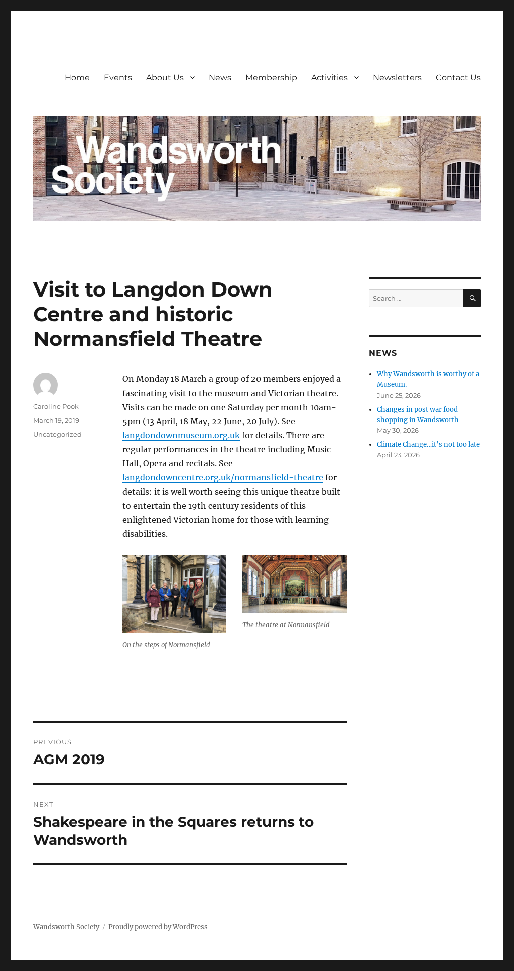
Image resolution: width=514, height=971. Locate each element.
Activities (329, 77)
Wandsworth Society (66, 927)
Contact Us (458, 77)
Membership (271, 77)
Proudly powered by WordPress (158, 927)
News (220, 77)
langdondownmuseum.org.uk (181, 435)
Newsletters (397, 77)
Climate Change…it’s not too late (428, 444)
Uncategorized (57, 434)
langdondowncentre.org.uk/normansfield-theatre (222, 477)
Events (118, 77)
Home (77, 77)
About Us (165, 77)
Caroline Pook (56, 406)
